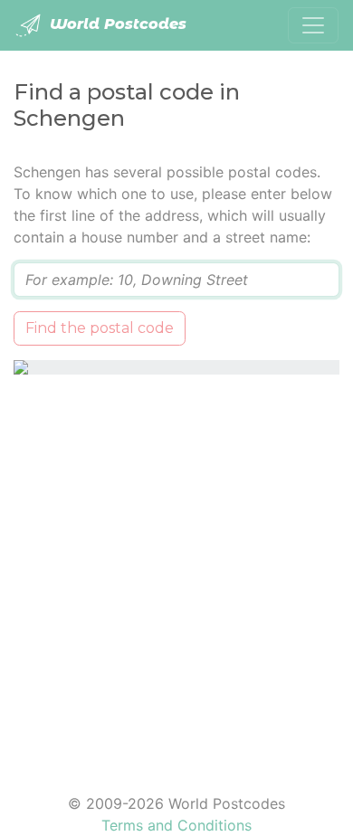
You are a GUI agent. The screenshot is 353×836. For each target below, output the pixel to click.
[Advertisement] (176, 572)
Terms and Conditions (176, 825)
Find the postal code (99, 328)
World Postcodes (115, 24)
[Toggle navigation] (313, 25)
